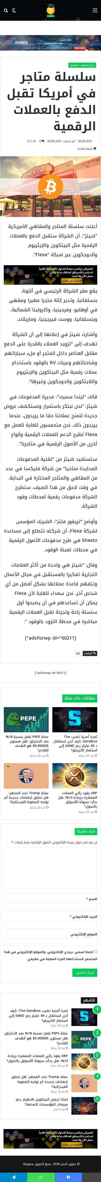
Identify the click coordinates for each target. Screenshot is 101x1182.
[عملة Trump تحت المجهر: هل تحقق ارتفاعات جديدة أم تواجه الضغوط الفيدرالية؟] (26, 776)
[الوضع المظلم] (14, 12)
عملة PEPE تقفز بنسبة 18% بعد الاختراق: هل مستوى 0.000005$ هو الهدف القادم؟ (27, 743)
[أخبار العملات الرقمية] (50, 10)
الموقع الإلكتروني (83, 934)
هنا (78, 653)
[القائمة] (95, 12)
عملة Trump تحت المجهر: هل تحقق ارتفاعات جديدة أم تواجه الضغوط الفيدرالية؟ (26, 797)
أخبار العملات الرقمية (82, 65)
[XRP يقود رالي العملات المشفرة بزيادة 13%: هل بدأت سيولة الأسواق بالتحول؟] (74, 776)
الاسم (91, 899)
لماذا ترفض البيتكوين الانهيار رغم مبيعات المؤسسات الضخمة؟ (42, 1102)
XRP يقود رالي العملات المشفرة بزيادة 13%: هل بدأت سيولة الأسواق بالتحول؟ (77, 800)
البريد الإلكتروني (83, 917)
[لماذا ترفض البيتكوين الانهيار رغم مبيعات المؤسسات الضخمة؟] (84, 1106)
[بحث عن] (6, 12)
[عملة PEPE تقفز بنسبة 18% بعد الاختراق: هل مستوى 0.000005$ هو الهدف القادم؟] (26, 720)
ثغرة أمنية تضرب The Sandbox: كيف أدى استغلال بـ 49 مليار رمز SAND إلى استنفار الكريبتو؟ (75, 743)
